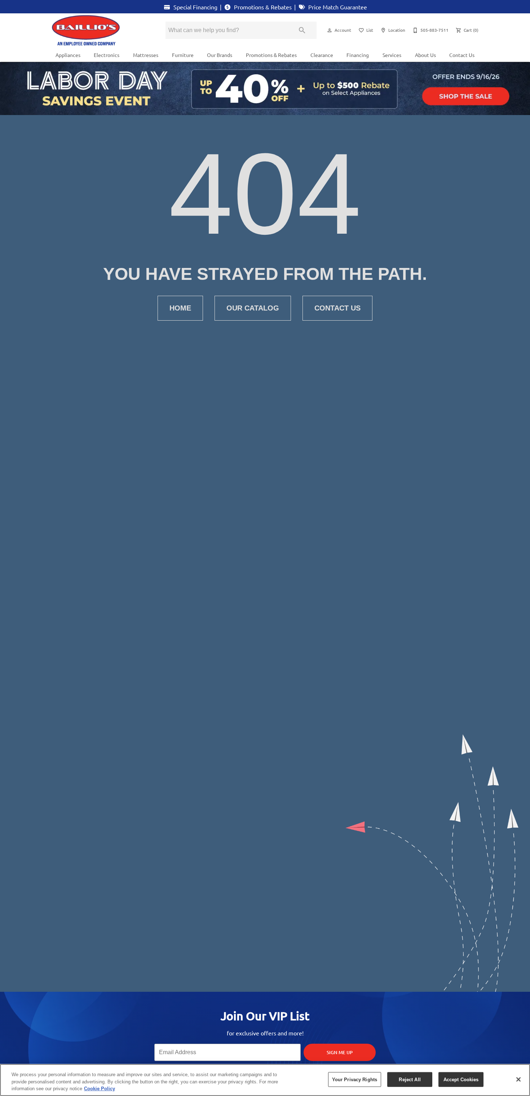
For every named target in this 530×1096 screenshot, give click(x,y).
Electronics (106, 55)
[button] (329, 30)
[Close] (518, 1079)
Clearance (321, 55)
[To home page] (98, 30)
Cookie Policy (99, 1088)
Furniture (183, 55)
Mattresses (145, 55)
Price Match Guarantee (337, 6)
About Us (425, 55)
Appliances (68, 55)
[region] (265, 1080)
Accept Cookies (461, 1079)
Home (180, 308)
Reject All (409, 1079)
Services (392, 55)
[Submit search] (302, 30)
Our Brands (219, 55)
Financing (357, 55)
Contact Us (461, 55)
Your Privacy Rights (354, 1079)
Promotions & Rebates (262, 6)
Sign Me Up (340, 1052)
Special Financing (194, 6)
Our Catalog (252, 308)
